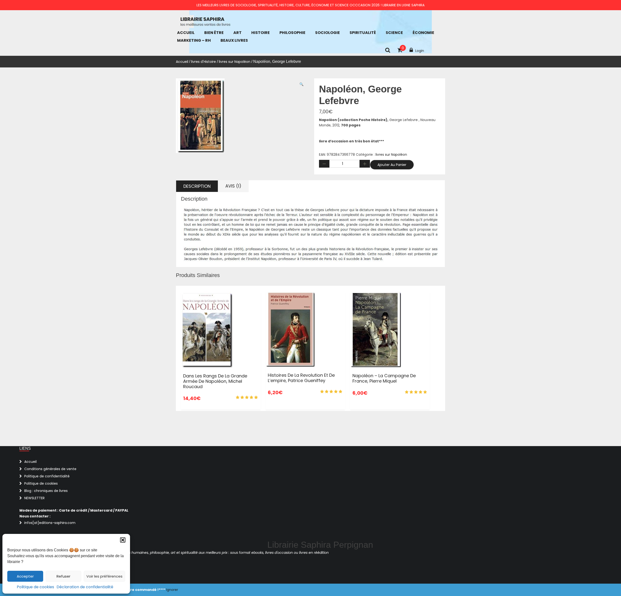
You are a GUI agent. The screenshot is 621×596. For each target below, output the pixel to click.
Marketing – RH (194, 40)
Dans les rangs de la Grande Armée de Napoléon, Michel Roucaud (215, 381)
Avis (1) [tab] (233, 186)
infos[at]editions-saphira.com (49, 522)
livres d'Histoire (203, 61)
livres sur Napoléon (234, 61)
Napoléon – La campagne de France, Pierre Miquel (384, 378)
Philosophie (292, 32)
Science (394, 32)
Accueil (186, 32)
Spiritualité (363, 32)
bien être (214, 32)
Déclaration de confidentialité (85, 587)
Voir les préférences (104, 576)
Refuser (63, 576)
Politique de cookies (35, 587)
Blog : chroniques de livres (46, 490)
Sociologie (327, 32)
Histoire (260, 32)
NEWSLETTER (34, 498)
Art (237, 32)
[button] (122, 540)
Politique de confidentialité (47, 476)
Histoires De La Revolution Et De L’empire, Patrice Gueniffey (301, 378)
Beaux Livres (234, 40)
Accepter (25, 576)
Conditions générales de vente (50, 468)
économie (423, 32)
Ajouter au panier (391, 164)
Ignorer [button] (172, 589)
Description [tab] (197, 186)
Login (419, 50)
